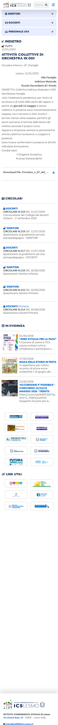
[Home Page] (17, 5)
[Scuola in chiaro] (16, 495)
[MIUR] (16, 483)
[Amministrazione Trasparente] (42, 451)
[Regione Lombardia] (42, 483)
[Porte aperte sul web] (42, 506)
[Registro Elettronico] (16, 439)
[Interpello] (42, 428)
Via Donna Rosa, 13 (13, 717)
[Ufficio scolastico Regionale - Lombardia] (16, 506)
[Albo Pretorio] (42, 439)
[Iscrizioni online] (42, 495)
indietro (12, 41)
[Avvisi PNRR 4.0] (16, 462)
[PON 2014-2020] (42, 462)
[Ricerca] (46, 5)
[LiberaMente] (16, 428)
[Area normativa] (42, 416)
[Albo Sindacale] (16, 451)
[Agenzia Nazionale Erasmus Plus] (16, 416)
